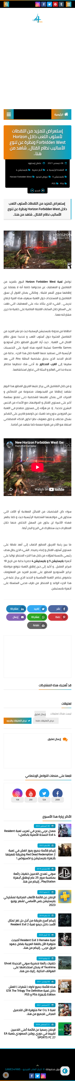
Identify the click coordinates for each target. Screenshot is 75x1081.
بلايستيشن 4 (21, 170)
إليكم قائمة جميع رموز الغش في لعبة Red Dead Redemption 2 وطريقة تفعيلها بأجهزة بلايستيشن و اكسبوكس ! (30, 854)
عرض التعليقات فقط (45, 721)
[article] (37, 648)
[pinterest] (55, 4)
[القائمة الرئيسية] (9, 114)
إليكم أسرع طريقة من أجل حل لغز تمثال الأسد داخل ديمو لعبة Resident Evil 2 (32, 922)
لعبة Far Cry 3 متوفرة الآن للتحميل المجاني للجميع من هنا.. (34, 1012)
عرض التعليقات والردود (16, 721)
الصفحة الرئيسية (56, 170)
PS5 (54, 183)
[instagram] (37, 4)
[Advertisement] (37, 66)
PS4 (62, 183)
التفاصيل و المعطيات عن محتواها (50, 287)
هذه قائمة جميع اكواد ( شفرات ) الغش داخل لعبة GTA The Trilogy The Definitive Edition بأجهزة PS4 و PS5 (31, 990)
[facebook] (43, 4)
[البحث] (6, 4)
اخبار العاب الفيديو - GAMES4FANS (23, 1069)
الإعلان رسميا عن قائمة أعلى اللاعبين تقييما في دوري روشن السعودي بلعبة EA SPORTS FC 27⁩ (30, 1033)
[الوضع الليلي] (65, 1071)
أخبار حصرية (37, 170)
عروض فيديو (42, 177)
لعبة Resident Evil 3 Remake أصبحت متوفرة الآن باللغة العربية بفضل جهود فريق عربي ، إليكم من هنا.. (32, 943)
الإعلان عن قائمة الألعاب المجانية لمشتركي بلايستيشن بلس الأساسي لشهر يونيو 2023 (30, 901)
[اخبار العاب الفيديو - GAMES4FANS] (37, 18)
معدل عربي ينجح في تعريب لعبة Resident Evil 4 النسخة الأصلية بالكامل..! (30, 832)
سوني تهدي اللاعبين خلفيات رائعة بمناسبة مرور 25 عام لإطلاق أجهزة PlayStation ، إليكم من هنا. (34, 877)
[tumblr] (61, 4)
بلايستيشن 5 (58, 177)
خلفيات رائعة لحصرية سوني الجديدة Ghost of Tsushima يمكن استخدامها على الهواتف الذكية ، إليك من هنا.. (30, 967)
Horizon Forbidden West (21, 177)
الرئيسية (58, 114)
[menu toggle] (68, 4)
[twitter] (49, 4)
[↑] (37, 1065)
